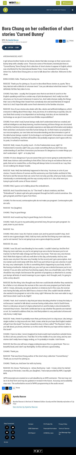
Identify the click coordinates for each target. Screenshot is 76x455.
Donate (68, 3)
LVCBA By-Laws (48, 433)
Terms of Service (64, 428)
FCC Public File (48, 424)
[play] (5, 10)
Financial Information (50, 428)
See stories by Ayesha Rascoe (25, 407)
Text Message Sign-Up (65, 433)
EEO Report (31, 433)
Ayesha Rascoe (13, 40)
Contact (30, 424)
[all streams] (73, 10)
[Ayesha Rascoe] (6, 400)
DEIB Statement (33, 428)
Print (71, 40)
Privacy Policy (63, 424)
